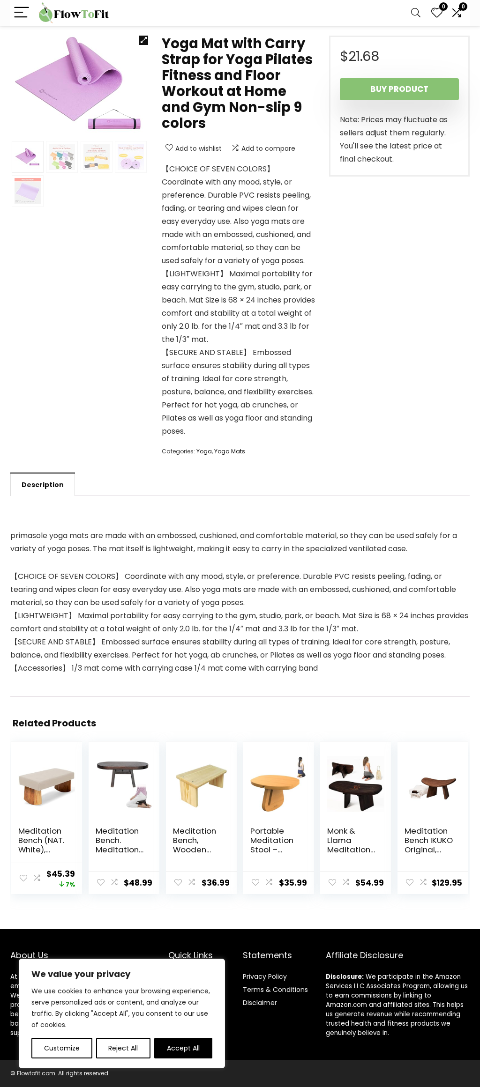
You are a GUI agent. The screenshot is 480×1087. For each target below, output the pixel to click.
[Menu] (21, 12)
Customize (62, 1048)
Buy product (399, 89)
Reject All (123, 1048)
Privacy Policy (265, 976)
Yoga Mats (229, 451)
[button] (143, 40)
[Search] (416, 12)
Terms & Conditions (275, 989)
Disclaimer (260, 1002)
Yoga (204, 451)
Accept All (183, 1048)
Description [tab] (43, 484)
